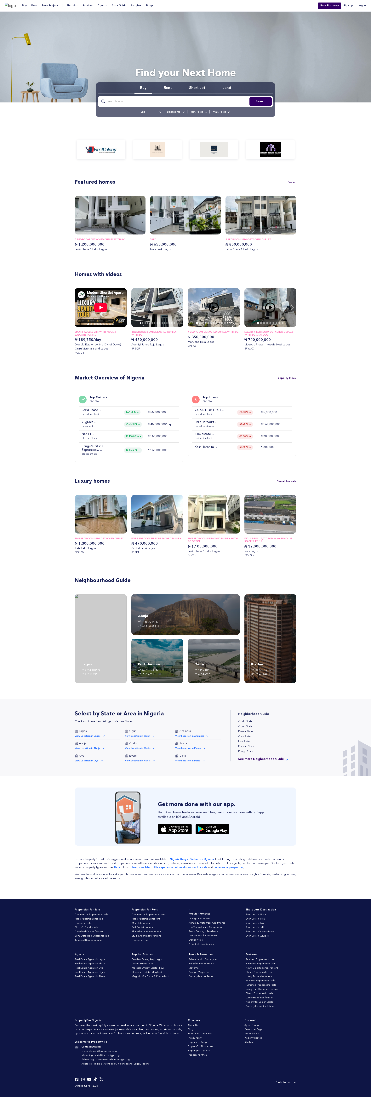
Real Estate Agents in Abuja (90, 964)
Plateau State (246, 746)
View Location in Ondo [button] (138, 748)
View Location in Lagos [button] (87, 736)
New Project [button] (50, 5)
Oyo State (244, 736)
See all (292, 182)
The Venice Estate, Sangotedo (205, 927)
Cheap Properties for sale (259, 993)
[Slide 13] (172, 323)
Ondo (133, 743)
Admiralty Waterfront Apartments (207, 923)
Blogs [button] (149, 5)
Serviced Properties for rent (260, 959)
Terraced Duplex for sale (88, 940)
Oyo (81, 755)
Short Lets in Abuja (256, 915)
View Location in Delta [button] (187, 761)
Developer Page (253, 1029)
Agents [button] (102, 5)
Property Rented (253, 1038)
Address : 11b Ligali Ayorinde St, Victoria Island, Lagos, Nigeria (116, 1064)
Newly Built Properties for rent (262, 968)
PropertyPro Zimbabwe (200, 1046)
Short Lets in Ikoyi (255, 923)
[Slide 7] (110, 324)
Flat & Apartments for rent (146, 919)
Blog (190, 1029)
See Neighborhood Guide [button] (261, 759)
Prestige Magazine (199, 972)
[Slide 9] (162, 323)
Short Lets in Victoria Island (260, 932)
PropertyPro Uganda (199, 1051)
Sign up (348, 5)
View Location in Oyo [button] (87, 761)
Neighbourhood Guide (201, 964)
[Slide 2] (94, 324)
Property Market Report (201, 976)
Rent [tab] (168, 88)
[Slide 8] (113, 324)
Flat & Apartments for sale (89, 919)
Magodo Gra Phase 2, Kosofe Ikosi (150, 976)
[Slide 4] (101, 324)
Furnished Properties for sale (261, 985)
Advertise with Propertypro (203, 959)
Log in (362, 5)
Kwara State (245, 731)
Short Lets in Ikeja (255, 919)
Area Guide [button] (119, 5)
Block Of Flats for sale (86, 927)
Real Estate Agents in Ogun (90, 972)
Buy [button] (24, 5)
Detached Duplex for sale (89, 932)
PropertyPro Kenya (198, 1042)
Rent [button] (34, 5)
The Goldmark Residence (203, 936)
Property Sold (251, 1034)
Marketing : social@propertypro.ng (101, 1055)
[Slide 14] (174, 323)
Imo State (244, 741)
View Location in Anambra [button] (189, 736)
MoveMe (194, 968)
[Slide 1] (91, 324)
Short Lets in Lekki (255, 927)
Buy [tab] (143, 88)
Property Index (286, 378)
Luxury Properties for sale (259, 998)
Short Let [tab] (197, 88)
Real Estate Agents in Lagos (90, 959)
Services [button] (87, 5)
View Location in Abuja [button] (87, 748)
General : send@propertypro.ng (99, 1051)
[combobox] (149, 112)
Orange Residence (199, 919)
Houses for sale (83, 923)
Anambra (185, 731)
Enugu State (245, 751)
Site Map (249, 1042)
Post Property (329, 5)
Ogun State (245, 726)
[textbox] (149, 112)
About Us (193, 1025)
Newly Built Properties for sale (262, 989)
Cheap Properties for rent (259, 972)
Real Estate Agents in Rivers (90, 976)
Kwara (183, 743)
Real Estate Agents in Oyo (89, 968)
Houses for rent (140, 940)
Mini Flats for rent (141, 923)
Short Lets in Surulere (257, 936)
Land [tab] (227, 88)
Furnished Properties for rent (261, 964)
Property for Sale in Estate (259, 1002)
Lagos (83, 731)
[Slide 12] (169, 323)
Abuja (82, 743)
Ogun (132, 731)
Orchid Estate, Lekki (142, 964)
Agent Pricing (251, 1025)
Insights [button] (136, 5)
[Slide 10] (164, 323)
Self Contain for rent (143, 927)
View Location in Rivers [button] (138, 761)
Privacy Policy (195, 1038)
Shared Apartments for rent (147, 932)
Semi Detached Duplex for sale (92, 936)
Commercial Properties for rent (148, 915)
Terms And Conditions (200, 1034)
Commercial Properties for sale (91, 915)
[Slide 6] (107, 324)
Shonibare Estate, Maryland (147, 972)
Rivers (133, 755)
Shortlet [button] (72, 5)
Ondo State (245, 721)
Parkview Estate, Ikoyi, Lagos (147, 959)
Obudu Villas (196, 940)
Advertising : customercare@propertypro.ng (106, 1060)
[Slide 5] (104, 324)
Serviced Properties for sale (260, 981)
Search (260, 101)
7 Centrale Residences (201, 944)
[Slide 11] (167, 323)
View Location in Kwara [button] (188, 748)
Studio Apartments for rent (146, 936)
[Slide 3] (98, 324)
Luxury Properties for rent (259, 976)
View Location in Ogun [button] (137, 736)
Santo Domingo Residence (203, 931)
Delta (183, 755)
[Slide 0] (88, 324)
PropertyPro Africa (197, 1055)
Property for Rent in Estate (260, 1006)
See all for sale (286, 481)
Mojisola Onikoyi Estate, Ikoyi (148, 968)
